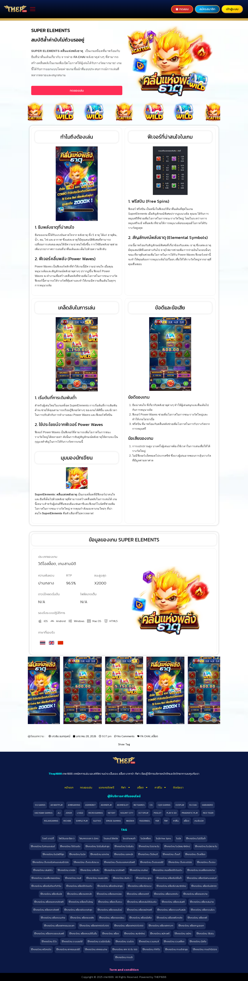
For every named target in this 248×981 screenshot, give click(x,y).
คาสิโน (158, 787)
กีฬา (123, 787)
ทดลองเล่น (86, 787)
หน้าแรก (69, 787)
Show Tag (124, 744)
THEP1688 (160, 977)
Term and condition (124, 969)
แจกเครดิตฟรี (106, 787)
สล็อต (154, 736)
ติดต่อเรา (178, 787)
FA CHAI (79, 57)
